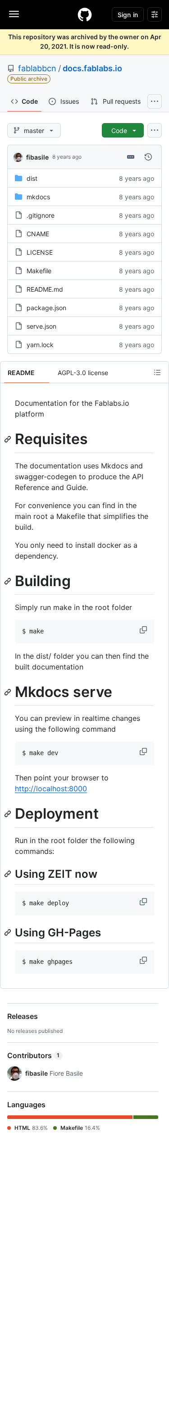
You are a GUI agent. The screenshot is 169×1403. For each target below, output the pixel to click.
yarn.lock (40, 344)
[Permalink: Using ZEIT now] (8, 873)
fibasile (37, 157)
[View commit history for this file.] (148, 157)
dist (32, 178)
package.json (46, 308)
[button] (144, 630)
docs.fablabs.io (92, 68)
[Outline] (157, 372)
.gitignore (41, 215)
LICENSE (40, 252)
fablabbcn (37, 68)
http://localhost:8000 (51, 788)
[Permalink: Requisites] (8, 439)
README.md (45, 289)
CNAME (38, 234)
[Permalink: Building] (8, 581)
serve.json (41, 326)
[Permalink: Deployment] (8, 814)
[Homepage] (85, 14)
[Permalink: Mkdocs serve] (8, 692)
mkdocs (38, 197)
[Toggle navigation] (14, 14)
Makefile (39, 271)
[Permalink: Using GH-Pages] (8, 932)
